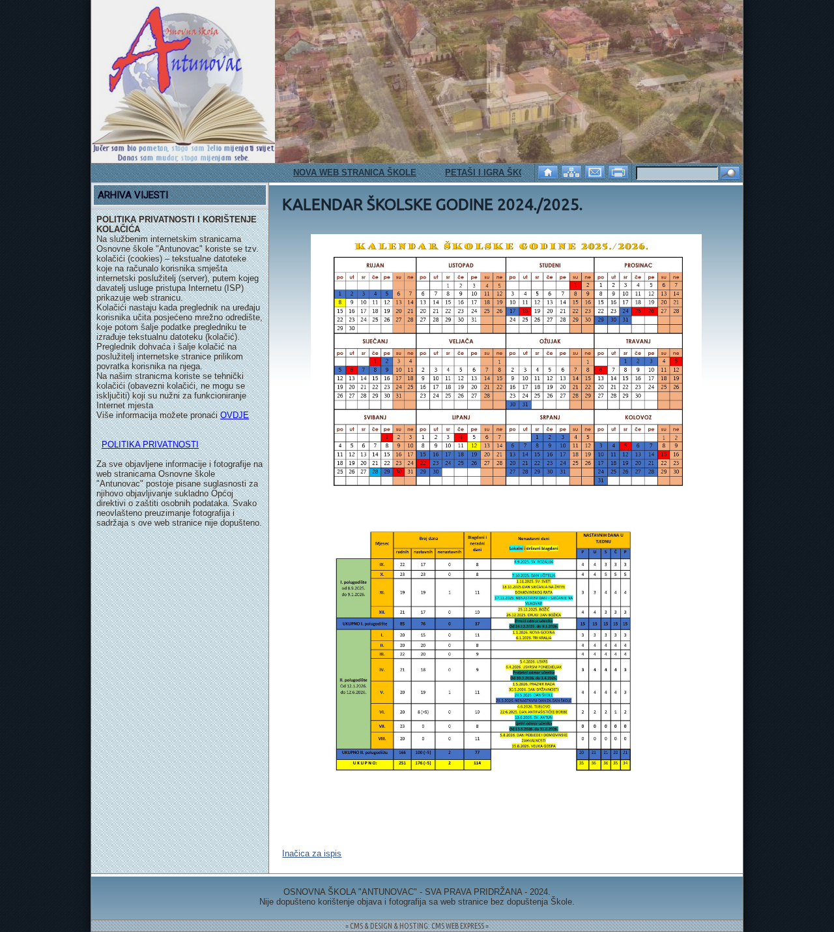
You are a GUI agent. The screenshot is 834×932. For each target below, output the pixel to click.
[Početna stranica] (549, 171)
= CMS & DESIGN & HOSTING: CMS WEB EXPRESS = (417, 926)
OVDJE (234, 415)
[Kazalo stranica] (572, 171)
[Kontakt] (596, 171)
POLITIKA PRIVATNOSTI (150, 444)
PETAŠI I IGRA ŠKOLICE (474, 172)
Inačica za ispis (311, 853)
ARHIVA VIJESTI (133, 195)
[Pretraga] (729, 174)
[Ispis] (619, 171)
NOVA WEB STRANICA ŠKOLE (333, 172)
